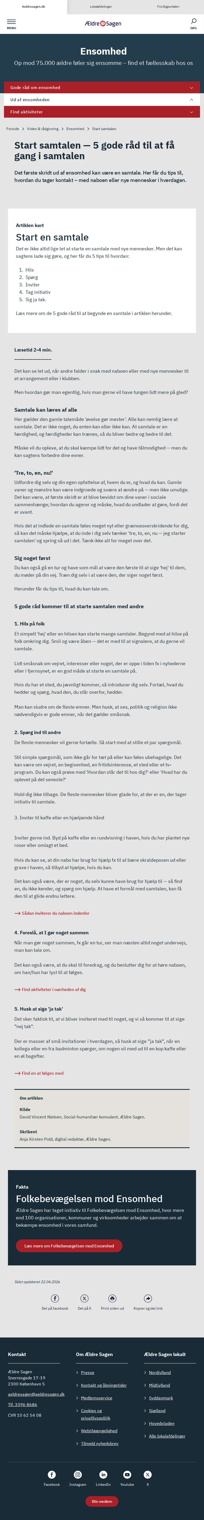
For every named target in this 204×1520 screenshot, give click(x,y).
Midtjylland (159, 1385)
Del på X (84, 1308)
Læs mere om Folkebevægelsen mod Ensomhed (69, 1245)
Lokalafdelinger (101, 6)
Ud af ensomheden (30, 99)
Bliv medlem (102, 1501)
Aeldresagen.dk (33, 6)
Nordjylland (160, 1372)
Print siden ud (112, 1308)
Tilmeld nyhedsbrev (99, 1443)
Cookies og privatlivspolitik (95, 1414)
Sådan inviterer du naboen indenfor (56, 913)
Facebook (52, 1484)
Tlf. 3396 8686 (22, 1404)
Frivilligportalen (168, 6)
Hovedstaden (162, 1423)
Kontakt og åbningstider (104, 1385)
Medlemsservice (96, 1398)
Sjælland (157, 1410)
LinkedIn (103, 1484)
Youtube (127, 1484)
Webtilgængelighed (99, 1430)
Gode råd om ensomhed (35, 87)
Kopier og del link (148, 1308)
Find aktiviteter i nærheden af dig (54, 989)
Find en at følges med (42, 1073)
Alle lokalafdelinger (167, 1436)
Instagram (77, 1484)
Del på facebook (55, 1308)
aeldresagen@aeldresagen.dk (36, 1394)
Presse (87, 1372)
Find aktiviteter (26, 111)
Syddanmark (161, 1398)
